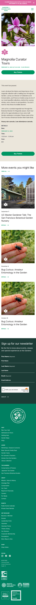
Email (6, 376)
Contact (3, 498)
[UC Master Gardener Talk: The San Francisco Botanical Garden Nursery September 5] (18, 191)
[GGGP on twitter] (10, 556)
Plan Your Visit (5, 430)
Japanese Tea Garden (7, 470)
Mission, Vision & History (8, 480)
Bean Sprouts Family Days (9, 450)
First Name (8, 356)
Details (3, 225)
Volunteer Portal (6, 526)
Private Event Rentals (7, 508)
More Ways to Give (6, 539)
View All (4, 171)
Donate (3, 518)
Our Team (4, 488)
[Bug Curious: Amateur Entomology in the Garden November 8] (18, 246)
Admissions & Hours (7, 432)
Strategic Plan (5, 483)
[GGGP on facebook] (6, 556)
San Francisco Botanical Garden (10, 473)
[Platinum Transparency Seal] (16, 595)
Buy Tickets (18, 72)
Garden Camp (5, 453)
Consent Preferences (6, 564)
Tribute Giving (5, 528)
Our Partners (5, 531)
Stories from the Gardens (8, 458)
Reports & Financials (7, 491)
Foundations (5, 536)
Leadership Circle (6, 521)
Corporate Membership (8, 534)
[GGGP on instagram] (2, 556)
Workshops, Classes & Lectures (10, 448)
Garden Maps (5, 438)
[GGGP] (6, 9)
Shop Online (4, 547)
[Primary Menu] (32, 9)
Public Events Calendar (8, 506)
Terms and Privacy (5, 562)
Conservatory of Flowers (8, 468)
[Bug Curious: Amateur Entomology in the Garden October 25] (18, 298)
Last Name (8, 366)
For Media (4, 496)
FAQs (2, 440)
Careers (3, 493)
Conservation (5, 485)
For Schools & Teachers (8, 455)
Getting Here (5, 435)
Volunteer (4, 523)
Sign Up (3, 397)
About (3, 478)
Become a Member (7, 515)
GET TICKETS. (23, 3)
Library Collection (6, 460)
